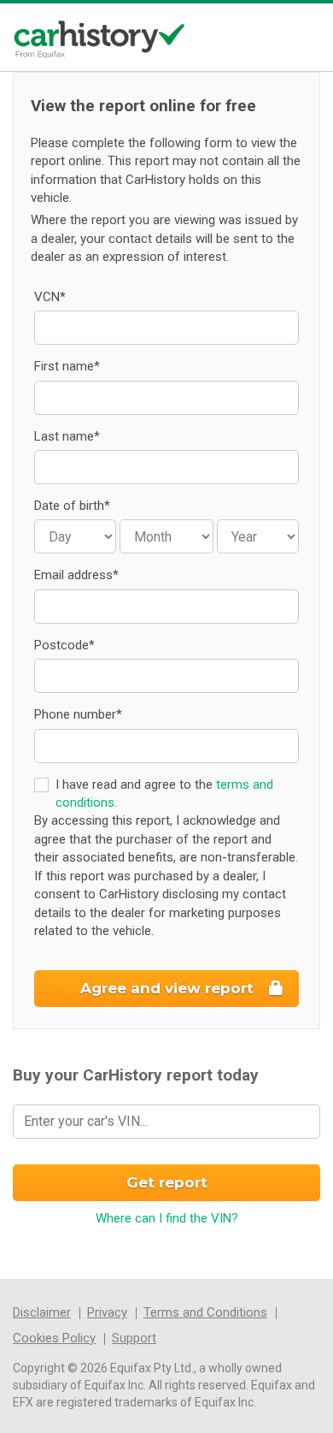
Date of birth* (72, 505)
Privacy (107, 1312)
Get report (166, 1182)
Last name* (67, 436)
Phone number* (78, 714)
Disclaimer (42, 1312)
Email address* (76, 575)
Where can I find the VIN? (167, 1218)
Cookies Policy (54, 1338)
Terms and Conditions (205, 1312)
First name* (67, 366)
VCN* (50, 297)
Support (134, 1338)
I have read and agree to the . (164, 793)
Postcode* (64, 645)
